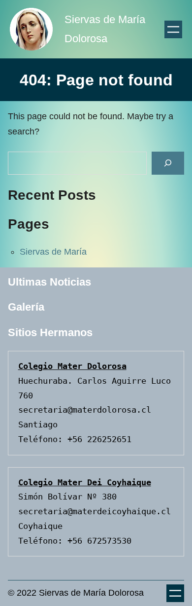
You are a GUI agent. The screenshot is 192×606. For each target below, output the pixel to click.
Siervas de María (53, 252)
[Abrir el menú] (173, 29)
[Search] (168, 163)
